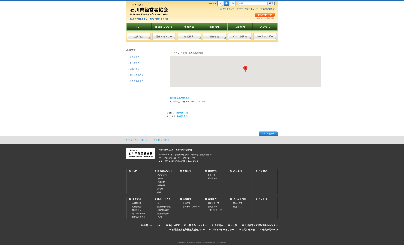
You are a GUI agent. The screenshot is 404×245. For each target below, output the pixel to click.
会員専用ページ (270, 229)
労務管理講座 (163, 210)
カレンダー (263, 199)
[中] (226, 5)
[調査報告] (214, 36)
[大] (220, 5)
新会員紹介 (212, 178)
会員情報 (212, 170)
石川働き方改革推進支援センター (188, 229)
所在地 (160, 189)
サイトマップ (228, 9)
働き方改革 (174, 225)
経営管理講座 (163, 214)
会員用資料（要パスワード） (215, 208)
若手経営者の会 (136, 75)
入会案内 (237, 170)
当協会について (165, 170)
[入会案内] (239, 27)
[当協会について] (164, 27)
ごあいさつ (162, 175)
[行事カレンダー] (265, 36)
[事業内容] (189, 27)
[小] (232, 5)
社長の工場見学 (136, 81)
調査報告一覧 (213, 203)
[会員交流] (139, 36)
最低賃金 (218, 225)
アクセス (262, 170)
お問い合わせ (269, 9)
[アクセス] (265, 27)
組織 (159, 192)
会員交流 (131, 50)
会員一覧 (211, 175)
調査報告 (212, 199)
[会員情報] (214, 27)
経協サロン (134, 69)
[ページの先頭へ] (268, 135)
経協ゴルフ (238, 207)
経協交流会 (238, 203)
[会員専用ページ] (265, 16)
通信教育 (186, 203)
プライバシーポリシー (248, 9)
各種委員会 (134, 63)
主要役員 (161, 185)
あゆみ (160, 178)
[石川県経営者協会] (149, 19)
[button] (245, 69)
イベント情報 (239, 199)
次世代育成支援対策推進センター (261, 225)
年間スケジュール (152, 225)
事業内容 (187, 170)
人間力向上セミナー (197, 225)
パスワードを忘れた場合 (266, 18)
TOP (134, 170)
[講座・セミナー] (164, 36)
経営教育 (187, 199)
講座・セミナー (165, 199)
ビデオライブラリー (191, 207)
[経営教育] (189, 36)
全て (159, 203)
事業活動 (161, 182)
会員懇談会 (134, 57)
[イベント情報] (239, 36)
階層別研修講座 (164, 207)
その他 (160, 217)
